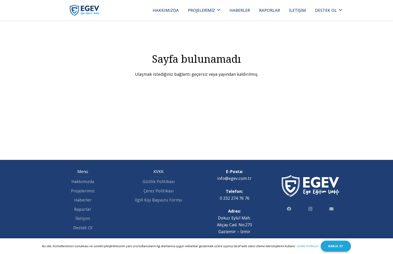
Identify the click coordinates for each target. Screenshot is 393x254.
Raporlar (82, 209)
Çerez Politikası (159, 191)
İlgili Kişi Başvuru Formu (158, 200)
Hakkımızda (82, 181)
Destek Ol (82, 227)
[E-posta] (331, 209)
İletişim (83, 218)
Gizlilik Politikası (159, 181)
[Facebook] (289, 209)
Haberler (82, 200)
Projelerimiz (83, 191)
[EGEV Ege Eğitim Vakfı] (84, 10)
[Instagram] (310, 209)
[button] (218, 10)
